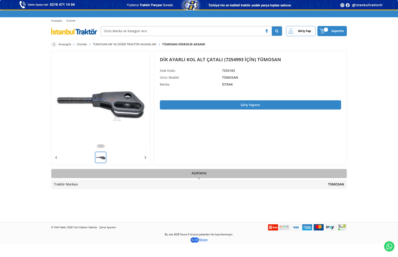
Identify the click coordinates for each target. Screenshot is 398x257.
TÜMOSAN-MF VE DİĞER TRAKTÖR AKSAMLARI (124, 44)
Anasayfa (56, 20)
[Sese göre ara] (267, 31)
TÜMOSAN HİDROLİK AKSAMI (183, 44)
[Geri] (54, 44)
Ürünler (71, 20)
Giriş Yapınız (250, 105)
